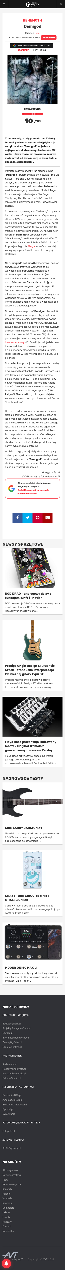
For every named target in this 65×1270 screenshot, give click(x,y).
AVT (45, 1259)
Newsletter (8, 1231)
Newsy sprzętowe (12, 1175)
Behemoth (49, 37)
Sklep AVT (17, 1259)
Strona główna (10, 1170)
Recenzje (7, 1203)
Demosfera (8, 1207)
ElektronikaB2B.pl (11, 1095)
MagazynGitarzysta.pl (14, 1069)
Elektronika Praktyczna (14, 1104)
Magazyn (7, 1221)
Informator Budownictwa (15, 1037)
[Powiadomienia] (6, 1263)
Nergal (32, 246)
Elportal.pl (7, 1109)
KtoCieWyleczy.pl (11, 1148)
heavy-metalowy (14, 342)
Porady (6, 1217)
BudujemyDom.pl (11, 1023)
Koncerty (7, 1189)
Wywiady (7, 1198)
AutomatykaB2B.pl (12, 1100)
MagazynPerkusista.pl (14, 1073)
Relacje (6, 1193)
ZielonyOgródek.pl (12, 1042)
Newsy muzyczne (11, 1184)
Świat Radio (8, 1114)
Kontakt (6, 1226)
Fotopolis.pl (8, 1131)
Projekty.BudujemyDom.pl (16, 1028)
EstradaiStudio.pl (11, 1078)
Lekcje (6, 1212)
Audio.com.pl (9, 1064)
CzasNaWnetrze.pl (12, 1047)
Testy (5, 1179)
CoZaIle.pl (7, 1033)
